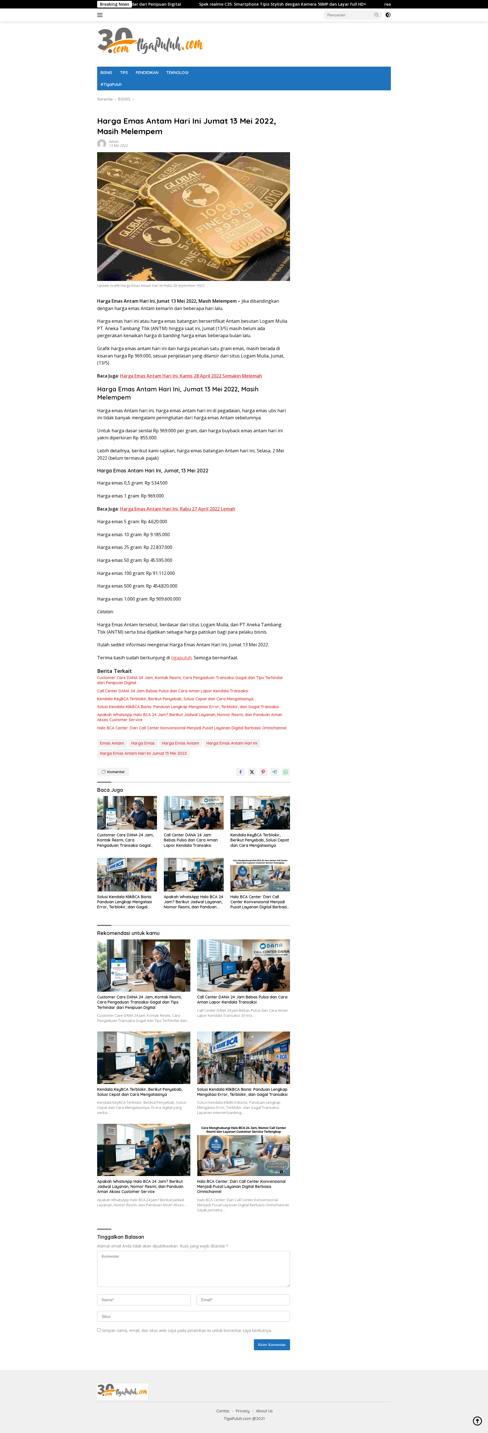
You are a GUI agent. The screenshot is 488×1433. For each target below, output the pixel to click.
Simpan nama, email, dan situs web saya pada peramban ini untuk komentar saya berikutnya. (187, 1330)
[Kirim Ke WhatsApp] (286, 772)
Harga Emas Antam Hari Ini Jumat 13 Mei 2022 (143, 753)
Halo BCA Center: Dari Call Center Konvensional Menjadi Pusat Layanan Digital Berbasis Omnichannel (191, 727)
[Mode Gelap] (388, 15)
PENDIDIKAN (147, 72)
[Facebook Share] (240, 772)
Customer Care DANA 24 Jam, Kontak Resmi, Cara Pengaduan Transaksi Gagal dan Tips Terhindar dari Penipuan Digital (190, 680)
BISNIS (106, 72)
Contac (223, 1411)
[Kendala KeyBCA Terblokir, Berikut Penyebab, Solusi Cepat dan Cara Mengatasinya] (260, 813)
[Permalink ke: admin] (101, 143)
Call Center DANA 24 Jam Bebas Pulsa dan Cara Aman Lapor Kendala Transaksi (172, 690)
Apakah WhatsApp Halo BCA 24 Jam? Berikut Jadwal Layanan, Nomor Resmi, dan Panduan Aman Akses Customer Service (189, 717)
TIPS (124, 72)
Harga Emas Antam (180, 743)
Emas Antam (112, 743)
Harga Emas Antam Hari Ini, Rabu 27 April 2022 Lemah (177, 509)
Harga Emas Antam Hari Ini (231, 743)
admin (114, 141)
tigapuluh (181, 658)
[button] (376, 14)
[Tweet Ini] (252, 772)
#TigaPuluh (111, 84)
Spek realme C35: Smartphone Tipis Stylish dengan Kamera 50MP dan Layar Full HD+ (215, 4)
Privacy (243, 1411)
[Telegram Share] (274, 772)
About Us (264, 1411)
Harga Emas (143, 743)
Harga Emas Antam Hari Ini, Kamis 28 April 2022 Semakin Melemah (191, 376)
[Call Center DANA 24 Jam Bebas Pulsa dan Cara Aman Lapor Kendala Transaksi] (194, 813)
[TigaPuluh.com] (150, 43)
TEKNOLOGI (177, 72)
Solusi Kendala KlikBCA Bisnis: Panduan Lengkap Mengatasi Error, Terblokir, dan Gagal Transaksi (188, 706)
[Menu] (101, 15)
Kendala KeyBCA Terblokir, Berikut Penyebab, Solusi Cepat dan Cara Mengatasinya (175, 698)
